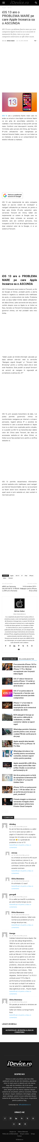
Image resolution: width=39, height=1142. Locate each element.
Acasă (4, 7)
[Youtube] (19, 649)
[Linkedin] (15, 646)
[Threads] (25, 1124)
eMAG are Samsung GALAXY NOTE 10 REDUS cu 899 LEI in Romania (10, 589)
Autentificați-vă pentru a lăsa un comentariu (19, 1031)
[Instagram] (10, 646)
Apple (11, 575)
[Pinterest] (19, 646)
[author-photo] (20, 608)
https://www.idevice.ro (19, 614)
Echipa (33, 1134)
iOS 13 (9, 7)
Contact (19, 1136)
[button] (3, 3)
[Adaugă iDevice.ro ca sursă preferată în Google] (19, 195)
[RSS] (22, 1118)
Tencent (10, 578)
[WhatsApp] (14, 1124)
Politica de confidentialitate (10, 1134)
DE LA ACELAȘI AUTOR (26, 659)
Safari (4, 578)
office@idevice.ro (25, 1105)
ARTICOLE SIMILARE (10, 659)
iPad (26, 575)
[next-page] (6, 811)
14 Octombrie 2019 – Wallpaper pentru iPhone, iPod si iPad (28, 589)
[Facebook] (6, 646)
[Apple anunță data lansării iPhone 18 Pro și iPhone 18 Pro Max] (7, 743)
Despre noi (13, 1132)
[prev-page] (3, 811)
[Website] (32, 646)
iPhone (31, 575)
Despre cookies (24, 1134)
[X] (28, 646)
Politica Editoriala (23, 1132)
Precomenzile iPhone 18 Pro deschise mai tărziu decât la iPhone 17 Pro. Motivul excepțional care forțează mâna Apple (25, 669)
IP (21, 575)
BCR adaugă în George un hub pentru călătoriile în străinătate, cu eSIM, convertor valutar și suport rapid (24, 719)
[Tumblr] (24, 646)
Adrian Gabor (11, 40)
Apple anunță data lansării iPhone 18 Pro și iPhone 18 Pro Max (24, 743)
